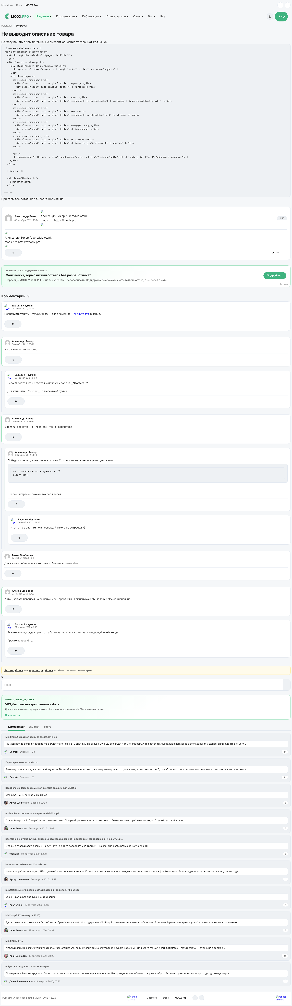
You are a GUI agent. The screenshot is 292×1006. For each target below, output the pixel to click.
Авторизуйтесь (13, 670)
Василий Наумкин (22, 305)
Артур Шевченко (19, 802)
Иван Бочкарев (18, 828)
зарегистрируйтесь (41, 670)
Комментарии (65, 16)
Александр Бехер (25, 216)
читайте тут (81, 313)
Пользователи (116, 16)
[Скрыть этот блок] (287, 268)
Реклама (284, 284)
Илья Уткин (15, 905)
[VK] (288, 5)
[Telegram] (280, 5)
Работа (47, 726)
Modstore (7, 5)
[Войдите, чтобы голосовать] (9, 253)
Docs (19, 5)
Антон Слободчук (22, 555)
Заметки (34, 726)
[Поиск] (286, 684)
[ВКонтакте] (273, 253)
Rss (162, 16)
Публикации (90, 16)
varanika (14, 854)
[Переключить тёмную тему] (270, 16)
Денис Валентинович (21, 981)
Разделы (42, 16)
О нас (137, 16)
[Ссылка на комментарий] (276, 323)
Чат (150, 16)
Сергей (13, 751)
